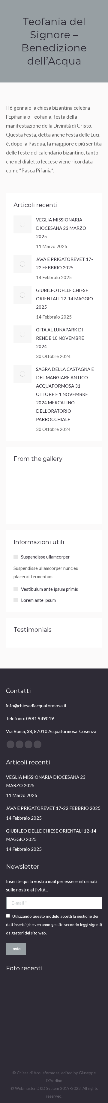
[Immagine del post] (23, 224)
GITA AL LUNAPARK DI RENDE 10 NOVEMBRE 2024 (60, 338)
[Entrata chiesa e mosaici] (17, 1037)
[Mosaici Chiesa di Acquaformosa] (63, 991)
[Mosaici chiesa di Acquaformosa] (63, 1014)
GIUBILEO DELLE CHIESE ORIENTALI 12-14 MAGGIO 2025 (64, 298)
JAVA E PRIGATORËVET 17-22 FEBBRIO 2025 (64, 263)
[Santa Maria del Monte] (25, 482)
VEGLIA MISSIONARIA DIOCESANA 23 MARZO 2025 (61, 228)
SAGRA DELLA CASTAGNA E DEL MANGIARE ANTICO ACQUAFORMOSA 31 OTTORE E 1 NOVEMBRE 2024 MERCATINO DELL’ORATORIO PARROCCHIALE (65, 394)
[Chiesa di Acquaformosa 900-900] (86, 991)
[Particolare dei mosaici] (86, 1014)
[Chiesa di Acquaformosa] (17, 991)
